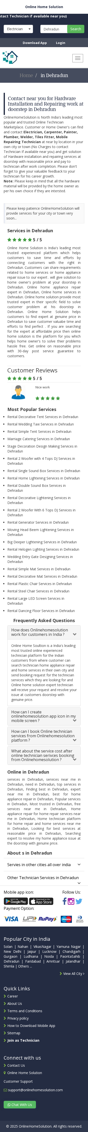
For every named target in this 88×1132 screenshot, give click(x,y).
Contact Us (16, 1065)
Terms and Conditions (24, 1011)
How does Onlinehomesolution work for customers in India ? (39, 632)
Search (75, 29)
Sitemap (13, 1033)
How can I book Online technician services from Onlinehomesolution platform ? (43, 736)
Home (26, 75)
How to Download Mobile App (31, 1025)
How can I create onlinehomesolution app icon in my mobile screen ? (43, 716)
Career (12, 996)
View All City (73, 973)
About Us (14, 1003)
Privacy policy (18, 1018)
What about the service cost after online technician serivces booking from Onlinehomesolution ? (42, 755)
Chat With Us (21, 1104)
